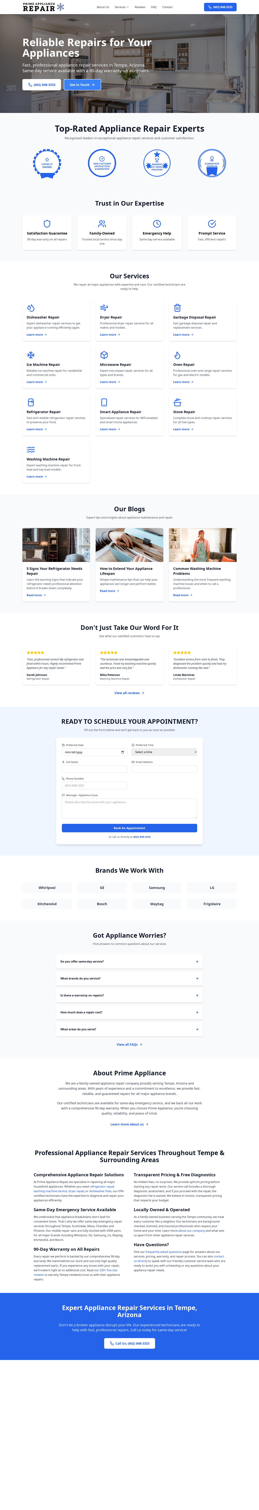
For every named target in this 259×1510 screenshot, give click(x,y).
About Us (103, 7)
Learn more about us (127, 1124)
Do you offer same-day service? (129, 961)
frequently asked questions (164, 1252)
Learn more (35, 335)
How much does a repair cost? (129, 1012)
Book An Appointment (129, 828)
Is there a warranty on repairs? (129, 995)
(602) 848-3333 (141, 836)
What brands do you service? (129, 978)
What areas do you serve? (129, 1029)
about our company (191, 1231)
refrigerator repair (102, 1186)
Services (120, 7)
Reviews (140, 7)
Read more (34, 595)
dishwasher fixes (100, 1191)
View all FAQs (127, 1044)
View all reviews (127, 693)
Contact (167, 7)
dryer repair (76, 1191)
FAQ (154, 7)
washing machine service (50, 1191)
